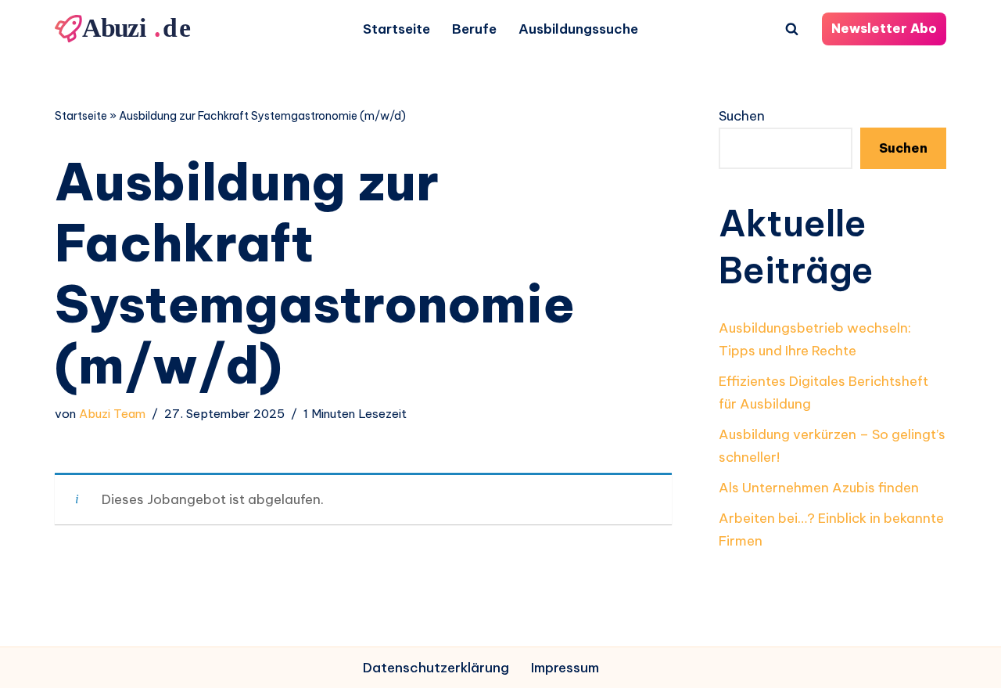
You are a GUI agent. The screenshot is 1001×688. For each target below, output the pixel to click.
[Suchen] (791, 28)
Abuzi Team (112, 413)
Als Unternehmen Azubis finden (819, 487)
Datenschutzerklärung (436, 667)
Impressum (565, 667)
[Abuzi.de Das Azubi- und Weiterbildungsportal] (125, 29)
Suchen (742, 115)
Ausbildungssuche (578, 29)
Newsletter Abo (884, 28)
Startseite (396, 29)
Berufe (474, 29)
